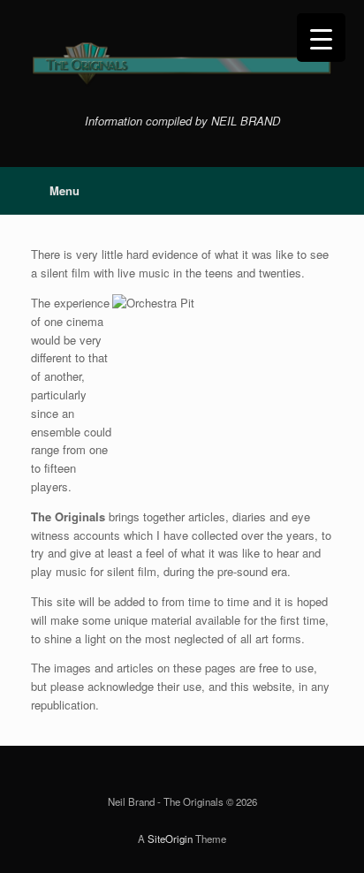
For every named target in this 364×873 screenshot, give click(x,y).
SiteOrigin (170, 838)
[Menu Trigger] (321, 37)
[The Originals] (182, 63)
